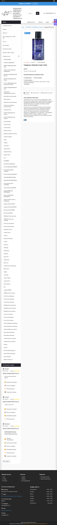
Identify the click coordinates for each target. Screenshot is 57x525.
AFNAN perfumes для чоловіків (8, 220)
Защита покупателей (45, 478)
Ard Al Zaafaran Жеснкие (9, 353)
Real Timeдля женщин (9, 226)
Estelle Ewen (6, 259)
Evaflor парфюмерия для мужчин (9, 113)
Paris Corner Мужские (9, 317)
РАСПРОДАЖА (7, 59)
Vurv (5, 157)
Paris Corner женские (8, 320)
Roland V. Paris (7, 154)
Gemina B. (6, 253)
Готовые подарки (8, 136)
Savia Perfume (7, 284)
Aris (4, 287)
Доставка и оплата (7, 48)
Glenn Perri (6, 256)
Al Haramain (6, 250)
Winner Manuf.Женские (9, 335)
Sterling (5, 344)
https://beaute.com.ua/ (6, 510)
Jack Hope (6, 275)
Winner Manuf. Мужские (9, 332)
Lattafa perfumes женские (10, 338)
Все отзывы (6, 461)
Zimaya (5, 241)
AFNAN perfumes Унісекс (9, 293)
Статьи (4, 41)
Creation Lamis (7, 232)
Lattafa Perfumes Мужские (10, 265)
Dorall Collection (7, 121)
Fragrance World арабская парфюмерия (9, 70)
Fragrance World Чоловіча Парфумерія (9, 200)
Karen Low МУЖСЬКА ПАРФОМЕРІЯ (8, 196)
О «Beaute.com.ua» (7, 25)
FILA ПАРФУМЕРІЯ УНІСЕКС (10, 177)
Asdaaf (5, 271)
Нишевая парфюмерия (9, 62)
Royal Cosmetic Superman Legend (10, 377)
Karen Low (6, 262)
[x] (25, 120)
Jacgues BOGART (8, 290)
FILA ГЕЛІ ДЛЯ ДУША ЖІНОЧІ (10, 174)
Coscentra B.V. (7, 281)
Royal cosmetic (7, 99)
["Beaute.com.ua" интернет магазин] (6, 13)
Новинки (24, 478)
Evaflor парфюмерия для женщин (9, 118)
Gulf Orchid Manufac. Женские (10, 326)
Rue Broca (6, 244)
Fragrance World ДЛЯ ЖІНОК (10, 207)
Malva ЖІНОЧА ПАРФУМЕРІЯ (10, 180)
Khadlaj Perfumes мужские (10, 305)
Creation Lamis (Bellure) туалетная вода (9, 106)
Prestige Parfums (8, 151)
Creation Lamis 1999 (8, 404)
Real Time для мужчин (9, 223)
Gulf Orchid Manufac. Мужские (10, 323)
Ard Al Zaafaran (7, 356)
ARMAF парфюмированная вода (10, 66)
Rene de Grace (7, 148)
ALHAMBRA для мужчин (37, 27)
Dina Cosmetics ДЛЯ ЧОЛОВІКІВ (8, 184)
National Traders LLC (8, 359)
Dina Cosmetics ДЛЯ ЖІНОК (10, 187)
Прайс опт (5, 33)
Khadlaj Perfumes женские (10, 308)
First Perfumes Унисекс (9, 302)
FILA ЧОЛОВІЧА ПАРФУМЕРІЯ (10, 166)
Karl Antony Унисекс (8, 238)
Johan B (5, 235)
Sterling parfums (7, 109)
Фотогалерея (6, 45)
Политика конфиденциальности (41, 523)
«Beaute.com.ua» (31, 22)
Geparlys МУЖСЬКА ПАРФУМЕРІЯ (8, 191)
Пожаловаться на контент (29, 523)
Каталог (40, 22)
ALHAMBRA (28, 27)
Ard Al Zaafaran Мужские (9, 350)
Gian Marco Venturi (8, 229)
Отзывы (4, 29)
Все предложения (26, 480)
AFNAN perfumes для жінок (10, 216)
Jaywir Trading (7, 277)
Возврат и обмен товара (8, 52)
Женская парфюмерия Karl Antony (10, 79)
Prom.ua (34, 522)
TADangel (6, 247)
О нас (4, 477)
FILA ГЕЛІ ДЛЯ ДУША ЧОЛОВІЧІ (8, 170)
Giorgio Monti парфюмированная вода (9, 92)
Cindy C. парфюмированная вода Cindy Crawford (10, 84)
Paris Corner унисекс (8, 314)
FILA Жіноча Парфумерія (9, 163)
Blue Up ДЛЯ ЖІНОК (8, 213)
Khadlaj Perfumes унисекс (9, 311)
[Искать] (37, 13)
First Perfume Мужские (9, 296)
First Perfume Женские (9, 299)
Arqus (5, 139)
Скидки (23, 477)
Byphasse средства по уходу (10, 133)
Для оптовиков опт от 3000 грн (9, 37)
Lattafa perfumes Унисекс (10, 341)
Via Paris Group (7, 124)
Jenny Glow (6, 145)
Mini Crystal (6, 268)
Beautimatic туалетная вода (10, 102)
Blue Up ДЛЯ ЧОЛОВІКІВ (9, 210)
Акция (47, 22)
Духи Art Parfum (7, 130)
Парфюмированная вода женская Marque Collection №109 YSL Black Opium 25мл (10, 433)
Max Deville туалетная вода (10, 96)
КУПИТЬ (35, 3)
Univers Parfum (7, 127)
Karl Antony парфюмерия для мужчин (10, 75)
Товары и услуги (6, 56)
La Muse (5, 142)
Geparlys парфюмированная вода (10, 88)
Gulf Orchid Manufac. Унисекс (10, 329)
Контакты (5, 480)
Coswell (5, 347)
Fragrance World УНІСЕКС (9, 204)
